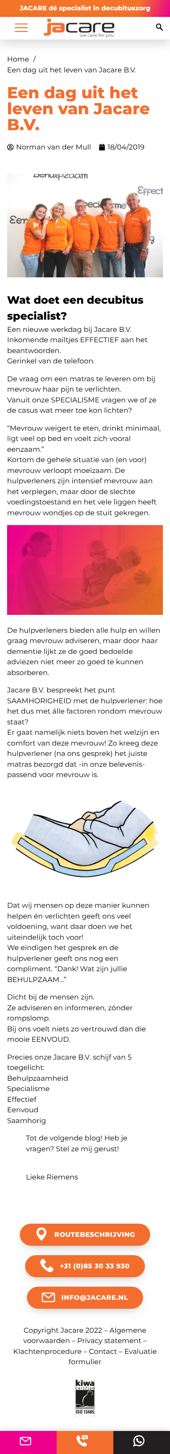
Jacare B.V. (113, 329)
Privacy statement (109, 1340)
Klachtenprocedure (47, 1351)
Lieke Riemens (52, 1176)
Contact (103, 1351)
